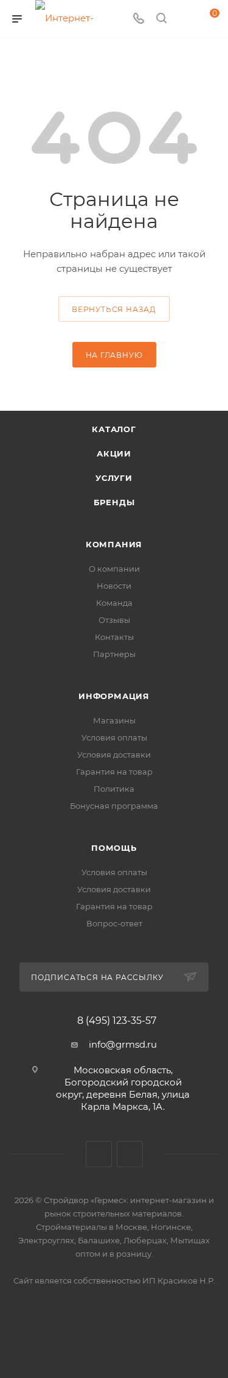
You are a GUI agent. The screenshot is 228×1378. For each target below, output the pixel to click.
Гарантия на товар (114, 771)
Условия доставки (114, 754)
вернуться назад (114, 309)
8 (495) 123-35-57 (116, 1021)
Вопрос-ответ (114, 923)
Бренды (114, 502)
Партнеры (114, 654)
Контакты (114, 637)
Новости (114, 586)
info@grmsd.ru (123, 1044)
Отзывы (114, 620)
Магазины (114, 720)
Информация (114, 696)
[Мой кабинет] (184, 19)
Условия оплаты (114, 737)
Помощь (114, 848)
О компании (114, 569)
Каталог (114, 429)
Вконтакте (99, 1154)
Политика (114, 789)
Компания (114, 544)
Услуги (114, 478)
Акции (114, 453)
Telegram (130, 1154)
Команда (114, 603)
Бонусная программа (114, 806)
